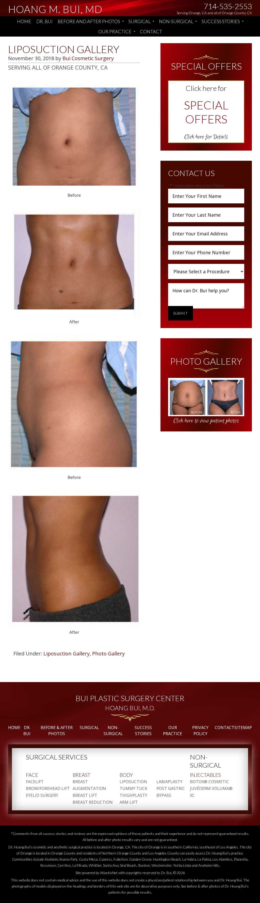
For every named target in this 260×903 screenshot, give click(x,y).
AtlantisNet (109, 872)
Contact (151, 31)
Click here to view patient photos (206, 421)
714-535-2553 (228, 6)
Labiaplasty (169, 781)
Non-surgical (176, 21)
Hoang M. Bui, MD (55, 12)
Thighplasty (133, 795)
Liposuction (133, 781)
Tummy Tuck (133, 788)
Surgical (139, 21)
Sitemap (243, 727)
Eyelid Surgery (42, 795)
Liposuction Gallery (66, 653)
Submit (180, 313)
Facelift (35, 781)
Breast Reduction (93, 802)
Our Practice (115, 31)
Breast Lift (85, 795)
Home (24, 21)
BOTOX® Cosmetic (209, 781)
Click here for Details (206, 137)
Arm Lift (129, 802)
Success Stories (221, 21)
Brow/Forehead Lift (48, 788)
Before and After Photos (89, 21)
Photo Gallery (108, 653)
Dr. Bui (44, 21)
